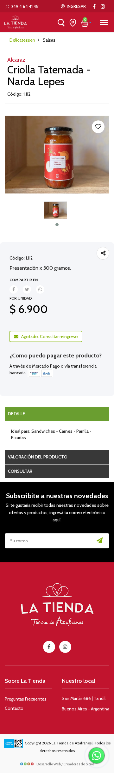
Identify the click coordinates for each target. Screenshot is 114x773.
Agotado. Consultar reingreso (48, 336)
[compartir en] (103, 253)
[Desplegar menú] (103, 22)
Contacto (14, 708)
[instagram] (103, 6)
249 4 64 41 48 (24, 6)
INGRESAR (75, 6)
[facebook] (49, 647)
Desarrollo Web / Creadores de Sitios (65, 764)
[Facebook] (94, 6)
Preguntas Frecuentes (26, 699)
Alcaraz (16, 59)
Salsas (49, 40)
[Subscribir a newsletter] (99, 540)
